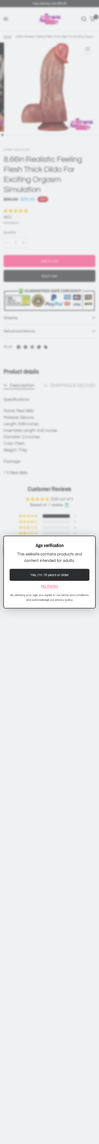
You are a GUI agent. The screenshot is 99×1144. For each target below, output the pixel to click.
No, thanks (49, 586)
